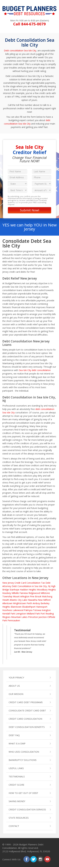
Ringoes (6, 617)
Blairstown (16, 606)
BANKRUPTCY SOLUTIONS (23, 760)
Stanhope (14, 589)
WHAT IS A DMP (17, 743)
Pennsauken (14, 620)
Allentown (7, 603)
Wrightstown (19, 603)
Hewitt (5, 599)
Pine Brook (35, 596)
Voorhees (7, 610)
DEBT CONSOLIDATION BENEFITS (27, 727)
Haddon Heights (28, 589)
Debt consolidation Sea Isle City (20, 50)
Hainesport (41, 606)
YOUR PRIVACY (16, 677)
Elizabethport (29, 606)
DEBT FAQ (14, 735)
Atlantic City (16, 599)
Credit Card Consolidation (27, 582)
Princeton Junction (37, 617)
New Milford (44, 599)
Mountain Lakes (19, 617)
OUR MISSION (16, 694)
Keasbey (6, 593)
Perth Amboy (33, 603)
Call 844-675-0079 (29, 23)
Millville (15, 593)
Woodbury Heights (46, 589)
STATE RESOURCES (19, 817)
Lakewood (18, 610)
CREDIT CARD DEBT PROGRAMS (26, 702)
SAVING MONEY (17, 801)
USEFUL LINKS (16, 768)
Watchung (47, 596)
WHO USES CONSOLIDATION (24, 751)
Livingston (21, 613)
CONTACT (14, 826)
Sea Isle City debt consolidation (35, 370)
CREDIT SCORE (16, 784)
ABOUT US (14, 685)
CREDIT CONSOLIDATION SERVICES (27, 809)
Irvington (46, 610)
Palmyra (28, 610)
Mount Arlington (21, 596)
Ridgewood (34, 593)
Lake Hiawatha (29, 599)
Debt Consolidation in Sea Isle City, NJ (31, 586)
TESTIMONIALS (17, 776)
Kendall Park (8, 613)
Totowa (37, 610)
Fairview (24, 593)
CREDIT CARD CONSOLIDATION (25, 718)
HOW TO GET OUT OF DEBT (23, 793)
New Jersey (8, 582)
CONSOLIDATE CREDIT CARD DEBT (27, 710)
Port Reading (47, 613)
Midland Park (33, 613)
